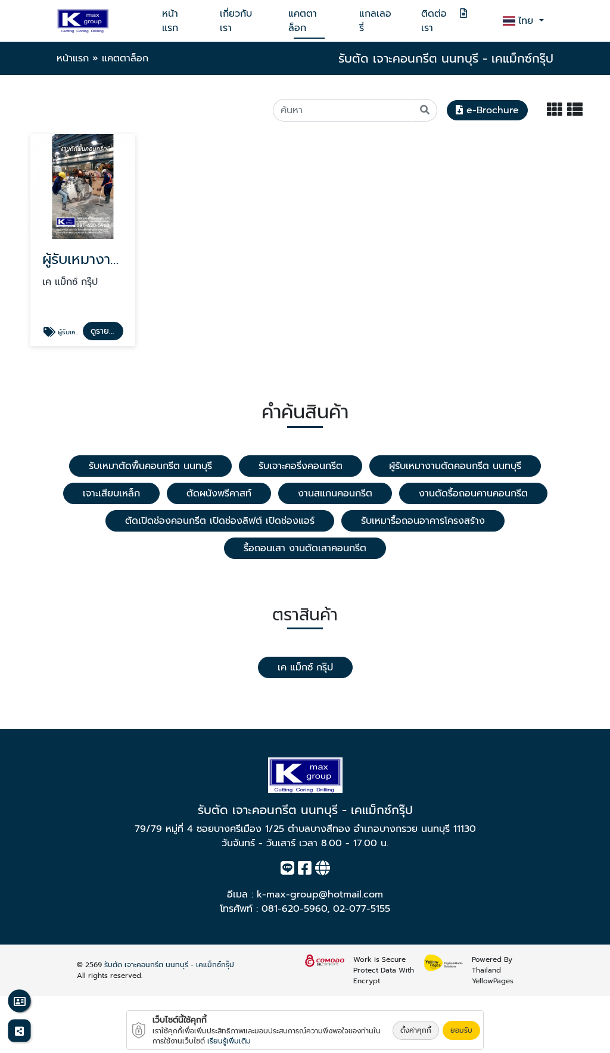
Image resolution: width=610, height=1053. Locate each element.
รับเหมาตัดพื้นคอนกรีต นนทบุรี (150, 466)
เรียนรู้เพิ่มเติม (229, 1041)
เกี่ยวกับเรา (236, 21)
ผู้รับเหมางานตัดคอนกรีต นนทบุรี (455, 466)
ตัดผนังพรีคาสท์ (218, 493)
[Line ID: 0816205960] (287, 870)
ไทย (527, 21)
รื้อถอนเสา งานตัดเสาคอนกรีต (305, 548)
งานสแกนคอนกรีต (335, 493)
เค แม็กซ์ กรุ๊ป (305, 667)
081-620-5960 (294, 909)
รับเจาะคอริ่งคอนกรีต (301, 466)
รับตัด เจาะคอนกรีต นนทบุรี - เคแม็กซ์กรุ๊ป (169, 964)
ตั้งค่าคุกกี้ (415, 1030)
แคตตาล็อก (302, 21)
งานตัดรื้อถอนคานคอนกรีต (473, 493)
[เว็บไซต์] (322, 870)
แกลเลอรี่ (375, 21)
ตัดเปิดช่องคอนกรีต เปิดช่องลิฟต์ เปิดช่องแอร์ (220, 521)
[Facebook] (305, 870)
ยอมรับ (461, 1030)
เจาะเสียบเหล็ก (111, 493)
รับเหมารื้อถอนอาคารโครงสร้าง (423, 521)
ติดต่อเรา (434, 21)
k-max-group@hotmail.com (320, 894)
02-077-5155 (361, 909)
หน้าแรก (170, 21)
